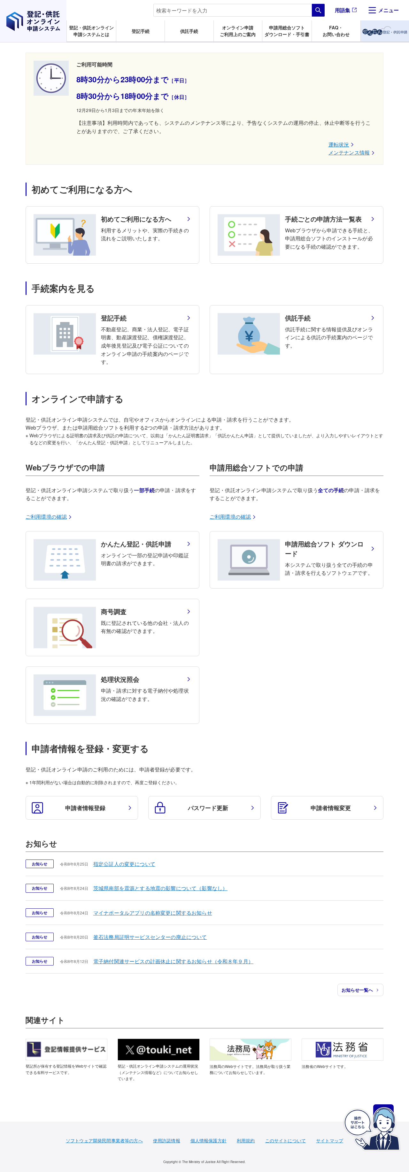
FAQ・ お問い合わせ (336, 30)
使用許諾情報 (166, 1140)
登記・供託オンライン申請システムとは (91, 30)
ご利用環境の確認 (46, 516)
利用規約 (246, 1140)
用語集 (342, 10)
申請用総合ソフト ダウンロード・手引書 (287, 30)
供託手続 (189, 31)
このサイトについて (285, 1140)
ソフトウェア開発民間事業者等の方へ (104, 1140)
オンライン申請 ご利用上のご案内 (238, 30)
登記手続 (141, 31)
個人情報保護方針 (208, 1140)
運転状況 (338, 144)
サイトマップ (329, 1140)
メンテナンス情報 (349, 152)
